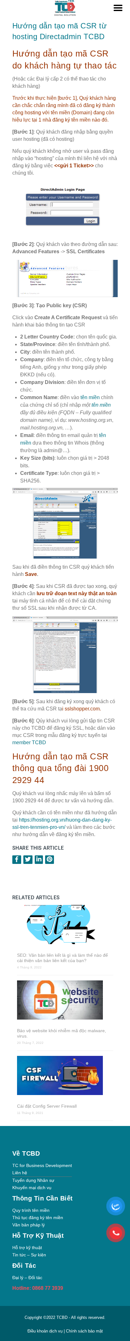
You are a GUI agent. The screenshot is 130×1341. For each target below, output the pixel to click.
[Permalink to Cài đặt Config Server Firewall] (65, 1076)
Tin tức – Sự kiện (29, 1254)
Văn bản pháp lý (28, 1224)
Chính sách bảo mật (84, 1331)
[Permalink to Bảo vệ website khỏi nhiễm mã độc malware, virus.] (65, 1000)
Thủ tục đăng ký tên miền (37, 1217)
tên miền (90, 397)
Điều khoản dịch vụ (45, 1331)
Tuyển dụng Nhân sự (33, 1180)
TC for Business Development (42, 1165)
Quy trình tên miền (31, 1210)
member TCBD (29, 742)
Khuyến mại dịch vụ (31, 1187)
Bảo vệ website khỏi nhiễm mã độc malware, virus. (61, 1033)
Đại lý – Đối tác (27, 1277)
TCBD (62, 1317)
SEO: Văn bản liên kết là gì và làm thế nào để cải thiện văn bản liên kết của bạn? (62, 958)
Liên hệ (19, 1172)
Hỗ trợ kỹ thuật (27, 1247)
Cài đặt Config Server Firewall (47, 1106)
